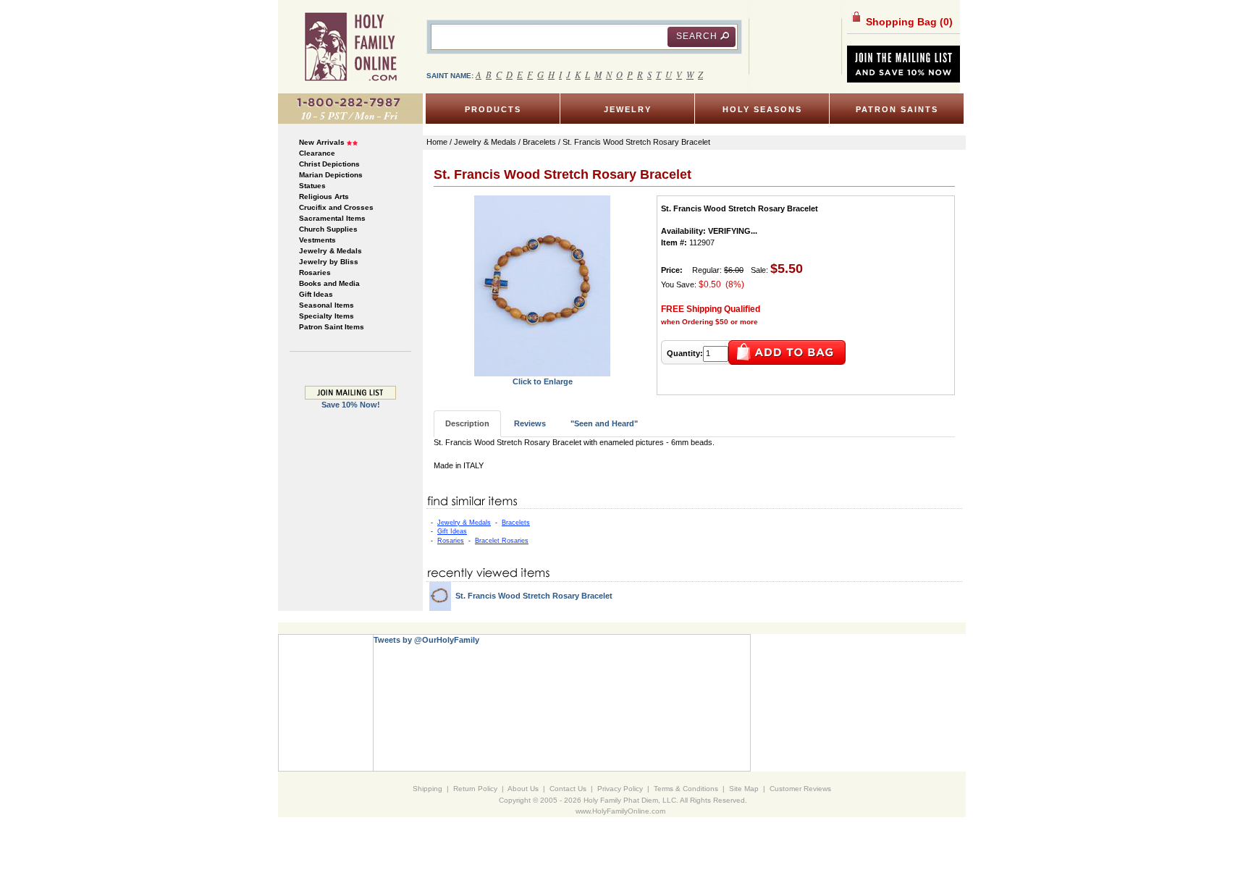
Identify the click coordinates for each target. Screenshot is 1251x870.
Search (696, 36)
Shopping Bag (908, 22)
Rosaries (315, 272)
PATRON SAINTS (897, 109)
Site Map (744, 789)
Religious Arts (324, 196)
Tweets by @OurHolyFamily (426, 639)
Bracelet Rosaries (501, 540)
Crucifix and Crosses (336, 207)
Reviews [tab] (530, 423)
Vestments (317, 240)
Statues (312, 186)
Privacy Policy (620, 789)
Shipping (427, 789)
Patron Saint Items (331, 327)
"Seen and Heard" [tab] (604, 423)
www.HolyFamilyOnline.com (620, 811)
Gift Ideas (316, 294)
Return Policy (475, 789)
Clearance (317, 153)
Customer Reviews (800, 789)
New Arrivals (322, 142)
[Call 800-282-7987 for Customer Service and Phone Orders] (350, 108)
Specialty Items (326, 316)
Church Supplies (328, 229)
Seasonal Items (326, 305)
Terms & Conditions (686, 789)
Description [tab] (467, 423)
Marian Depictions (331, 175)
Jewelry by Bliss (328, 262)
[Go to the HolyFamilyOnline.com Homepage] (350, 46)
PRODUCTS (493, 109)
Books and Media (329, 283)
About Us (523, 789)
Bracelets (516, 522)
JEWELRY (628, 109)
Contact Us (567, 789)
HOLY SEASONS (762, 109)
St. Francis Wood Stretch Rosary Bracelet (533, 595)
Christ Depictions (329, 164)
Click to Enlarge (543, 381)
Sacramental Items (332, 218)
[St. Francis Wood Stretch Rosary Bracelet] (542, 285)
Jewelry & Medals (330, 251)
